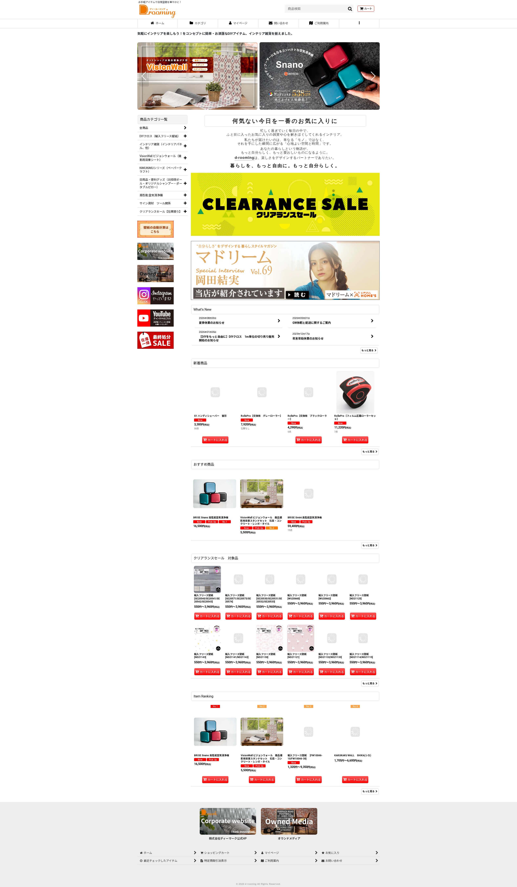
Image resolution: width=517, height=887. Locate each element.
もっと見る (367, 350)
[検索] (350, 9)
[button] (359, 23)
